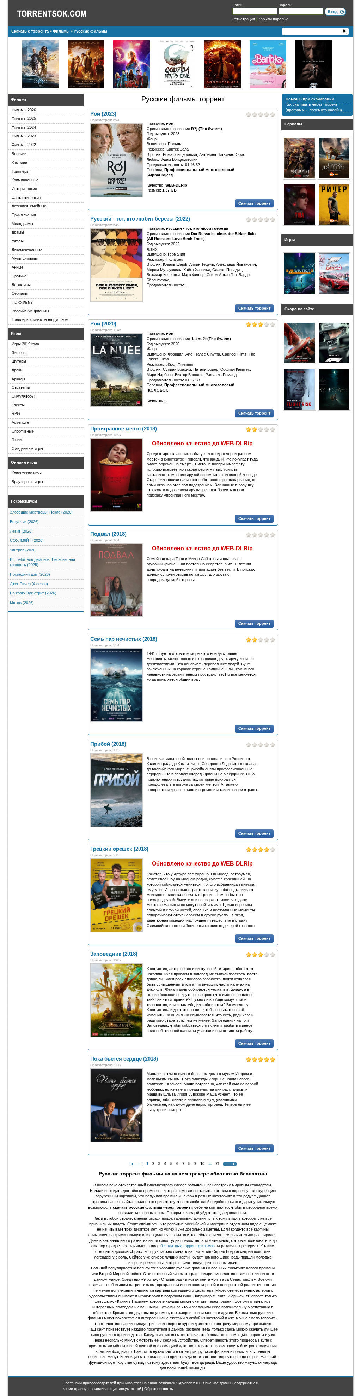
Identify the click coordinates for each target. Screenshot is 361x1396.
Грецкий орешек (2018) (119, 849)
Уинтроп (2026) (23, 550)
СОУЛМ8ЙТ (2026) (27, 540)
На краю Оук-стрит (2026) (33, 593)
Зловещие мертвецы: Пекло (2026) (41, 512)
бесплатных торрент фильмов (187, 1246)
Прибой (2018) (108, 744)
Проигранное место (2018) (123, 429)
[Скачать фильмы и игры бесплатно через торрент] (59, 13)
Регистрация (243, 19)
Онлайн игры (24, 462)
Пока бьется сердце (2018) (124, 1059)
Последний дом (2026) (30, 574)
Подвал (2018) (108, 534)
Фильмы (19, 99)
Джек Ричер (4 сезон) (29, 584)
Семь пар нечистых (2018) (123, 639)
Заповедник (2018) (113, 954)
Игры (16, 333)
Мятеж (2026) (22, 602)
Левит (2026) (21, 531)
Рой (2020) (103, 324)
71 (217, 1163)
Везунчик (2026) (24, 522)
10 (202, 1163)
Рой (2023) (103, 114)
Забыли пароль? (273, 19)
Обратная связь (158, 1388)
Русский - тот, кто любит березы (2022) (140, 219)
